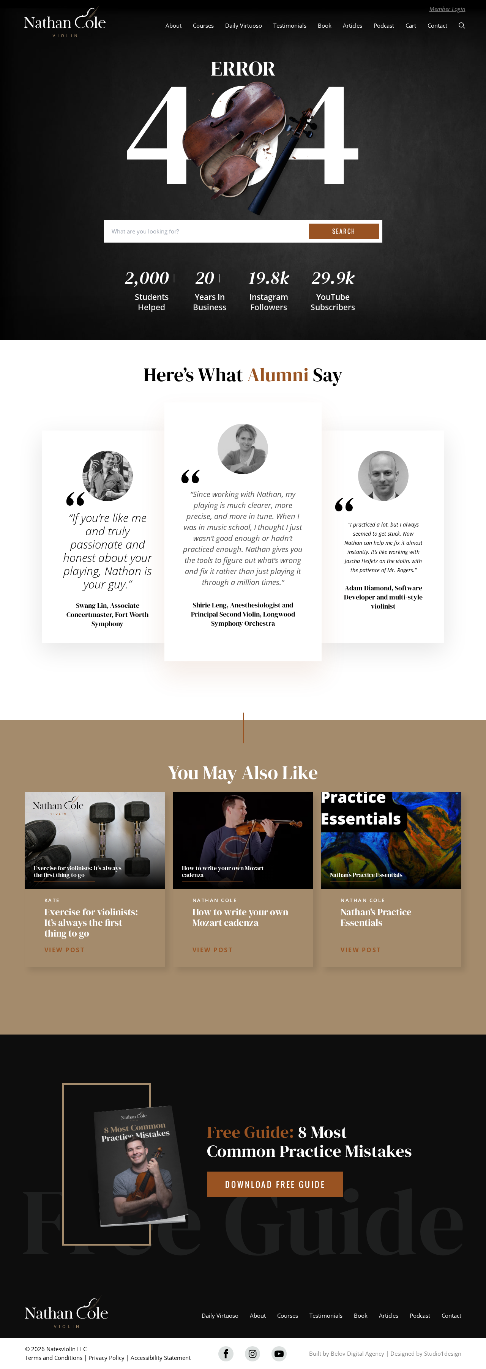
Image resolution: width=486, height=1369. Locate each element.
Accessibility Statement (161, 1357)
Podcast (384, 25)
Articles (352, 25)
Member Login (447, 9)
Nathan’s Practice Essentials (376, 917)
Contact (437, 25)
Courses (203, 25)
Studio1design (442, 1353)
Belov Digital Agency (357, 1353)
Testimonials (289, 25)
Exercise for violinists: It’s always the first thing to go (91, 922)
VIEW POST (64, 950)
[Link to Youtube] (279, 1353)
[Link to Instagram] (252, 1353)
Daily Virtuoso (243, 25)
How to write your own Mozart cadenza (240, 917)
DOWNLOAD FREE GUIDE (275, 1184)
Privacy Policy (106, 1357)
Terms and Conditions (53, 1357)
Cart (411, 25)
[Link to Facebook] (225, 1353)
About (173, 25)
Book (324, 25)
